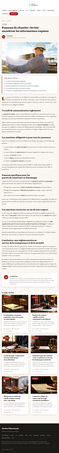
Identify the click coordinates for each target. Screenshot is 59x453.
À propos (5, 13)
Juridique (32, 10)
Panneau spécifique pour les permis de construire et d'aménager (22, 86)
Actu (44, 10)
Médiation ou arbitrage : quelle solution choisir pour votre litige (12, 398)
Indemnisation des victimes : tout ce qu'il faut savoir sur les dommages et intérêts (42, 358)
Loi (27, 10)
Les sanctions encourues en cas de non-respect (18, 88)
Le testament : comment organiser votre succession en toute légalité (13, 317)
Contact (13, 13)
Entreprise (50, 10)
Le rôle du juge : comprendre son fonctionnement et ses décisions (14, 358)
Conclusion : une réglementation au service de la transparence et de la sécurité (26, 90)
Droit (39, 10)
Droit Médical (13, 10)
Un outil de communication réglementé (16, 81)
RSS (13, 437)
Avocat (21, 10)
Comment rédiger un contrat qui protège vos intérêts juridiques (40, 398)
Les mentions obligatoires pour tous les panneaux (18, 83)
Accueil (4, 10)
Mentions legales (6, 437)
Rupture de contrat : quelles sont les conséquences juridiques (41, 317)
